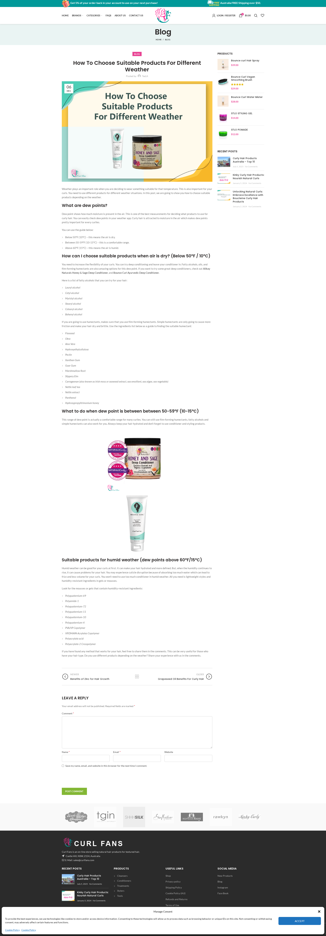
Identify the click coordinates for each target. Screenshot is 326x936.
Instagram (223, 887)
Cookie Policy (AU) (175, 893)
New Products (225, 875)
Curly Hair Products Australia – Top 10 (245, 160)
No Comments (251, 166)
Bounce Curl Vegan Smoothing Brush (243, 78)
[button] (319, 911)
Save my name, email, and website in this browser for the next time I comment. (106, 765)
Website (168, 752)
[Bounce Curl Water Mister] (223, 101)
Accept (300, 921)
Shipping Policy (174, 887)
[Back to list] (137, 676)
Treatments (123, 885)
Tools (120, 895)
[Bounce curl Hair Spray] (223, 64)
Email (117, 751)
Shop (168, 875)
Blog (220, 881)
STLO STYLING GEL (241, 113)
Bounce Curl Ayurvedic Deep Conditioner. (136, 272)
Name (66, 751)
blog (167, 39)
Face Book (223, 893)
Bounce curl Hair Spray (245, 60)
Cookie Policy (12, 930)
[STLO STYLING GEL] (223, 117)
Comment (68, 713)
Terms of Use (172, 905)
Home (158, 39)
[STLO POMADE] (223, 133)
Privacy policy (173, 881)
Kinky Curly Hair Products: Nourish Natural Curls (248, 176)
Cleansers (122, 875)
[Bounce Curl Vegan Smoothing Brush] (223, 82)
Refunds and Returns (176, 899)
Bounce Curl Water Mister (247, 97)
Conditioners (124, 880)
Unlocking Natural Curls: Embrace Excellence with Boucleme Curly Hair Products (248, 196)
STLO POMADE (239, 129)
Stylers (120, 890)
